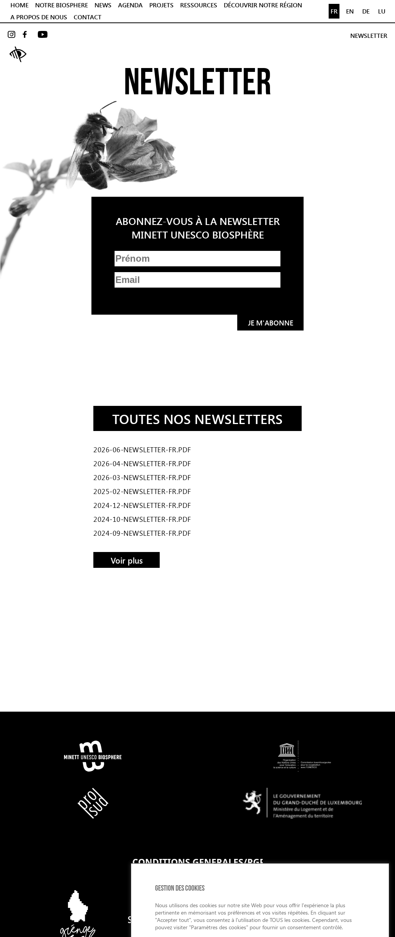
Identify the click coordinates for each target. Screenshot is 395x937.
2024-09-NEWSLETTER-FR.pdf (142, 533)
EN (350, 11)
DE (366, 11)
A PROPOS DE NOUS (38, 17)
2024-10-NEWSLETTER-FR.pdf (142, 519)
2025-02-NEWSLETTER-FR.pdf (142, 491)
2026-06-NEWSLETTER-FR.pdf (142, 449)
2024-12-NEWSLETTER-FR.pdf (142, 505)
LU (381, 11)
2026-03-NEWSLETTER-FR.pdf (142, 477)
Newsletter (368, 35)
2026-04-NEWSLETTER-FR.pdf (142, 463)
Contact (87, 17)
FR (334, 11)
